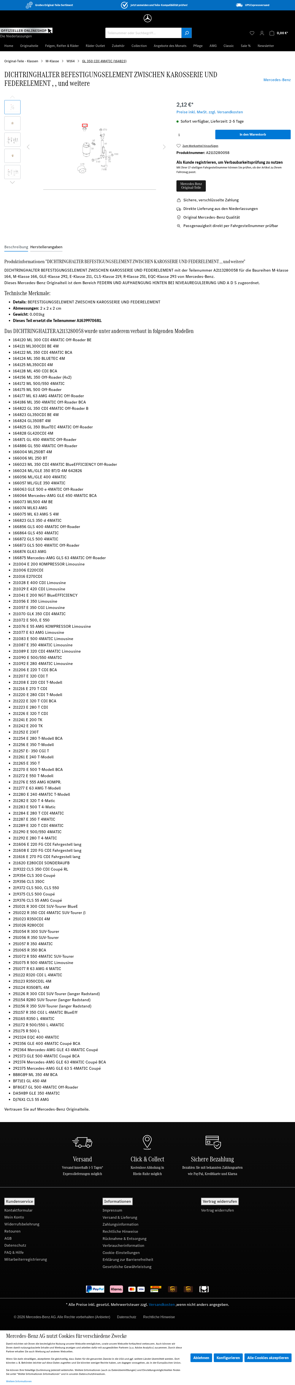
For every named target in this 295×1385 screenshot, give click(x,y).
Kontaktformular (18, 1210)
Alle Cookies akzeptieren (268, 1357)
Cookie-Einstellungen (121, 1252)
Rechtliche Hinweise (120, 1231)
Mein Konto (14, 1217)
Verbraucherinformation (123, 1245)
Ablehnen (201, 1357)
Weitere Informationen (19, 1381)
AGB (8, 1238)
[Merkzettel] (252, 33)
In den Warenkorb (253, 134)
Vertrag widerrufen (217, 1210)
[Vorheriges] (28, 146)
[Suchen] (186, 33)
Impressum (112, 1210)
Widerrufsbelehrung (21, 1224)
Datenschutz (15, 1245)
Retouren (12, 1231)
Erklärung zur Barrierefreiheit (128, 1259)
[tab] (16, 247)
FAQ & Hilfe (14, 1252)
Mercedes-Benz (277, 79)
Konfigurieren (228, 1357)
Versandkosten (162, 1304)
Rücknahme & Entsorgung (124, 1238)
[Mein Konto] (262, 33)
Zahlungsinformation (120, 1224)
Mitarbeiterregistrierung (25, 1259)
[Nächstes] (164, 146)
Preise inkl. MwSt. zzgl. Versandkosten (209, 112)
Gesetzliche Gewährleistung (127, 1266)
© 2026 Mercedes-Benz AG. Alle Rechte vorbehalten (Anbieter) (62, 1317)
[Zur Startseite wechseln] (26, 32)
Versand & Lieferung (120, 1217)
